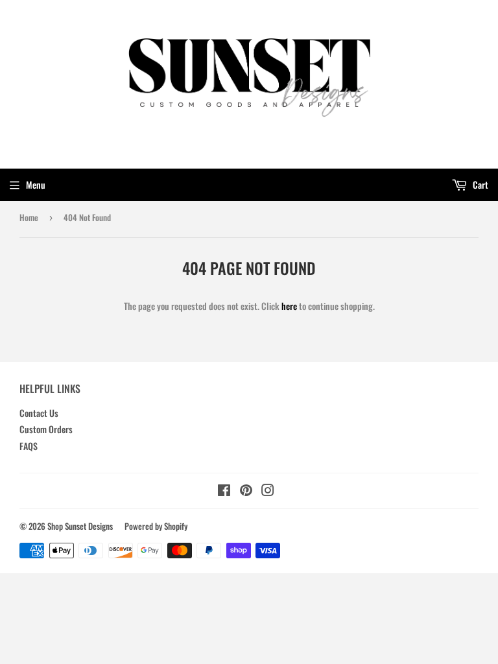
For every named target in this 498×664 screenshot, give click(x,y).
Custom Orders (46, 429)
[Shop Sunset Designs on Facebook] (224, 491)
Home (28, 217)
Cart (479, 184)
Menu (35, 184)
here (289, 306)
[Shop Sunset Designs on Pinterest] (246, 491)
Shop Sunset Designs (80, 525)
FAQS (28, 446)
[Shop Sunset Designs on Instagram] (267, 491)
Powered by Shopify (155, 525)
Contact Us (38, 413)
